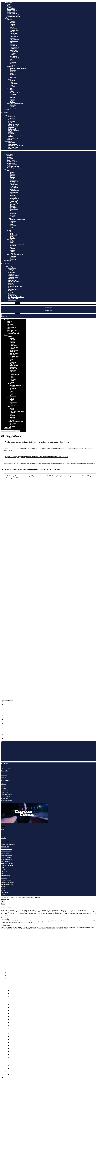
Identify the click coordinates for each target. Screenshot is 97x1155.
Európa (2, 829)
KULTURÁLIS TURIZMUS (8, 845)
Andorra (12, 22)
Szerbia (12, 61)
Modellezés (11, 133)
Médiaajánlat (4, 771)
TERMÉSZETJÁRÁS (6, 859)
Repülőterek (12, 120)
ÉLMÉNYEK (7, 109)
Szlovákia (13, 62)
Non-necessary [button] (5, 924)
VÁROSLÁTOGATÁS (6, 849)
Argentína (13, 70)
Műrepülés (11, 121)
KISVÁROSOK (5, 853)
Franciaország (14, 30)
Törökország (14, 83)
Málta (11, 42)
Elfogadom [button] (44, 897)
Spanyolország (14, 57)
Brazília (12, 71)
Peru (11, 76)
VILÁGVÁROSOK (6, 851)
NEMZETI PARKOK (6, 876)
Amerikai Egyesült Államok (18, 68)
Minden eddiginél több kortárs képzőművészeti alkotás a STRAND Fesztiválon (25, 712)
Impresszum (4, 775)
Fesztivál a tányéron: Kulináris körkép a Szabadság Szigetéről (21, 708)
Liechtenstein (14, 41)
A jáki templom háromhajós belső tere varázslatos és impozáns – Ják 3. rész (37, 442)
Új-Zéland (13, 108)
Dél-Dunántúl (11, 12)
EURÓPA (9, 19)
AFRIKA (9, 88)
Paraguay (13, 74)
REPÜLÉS (3, 888)
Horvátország (14, 36)
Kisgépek (11, 127)
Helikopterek (12, 129)
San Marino (13, 56)
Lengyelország (14, 39)
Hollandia (13, 35)
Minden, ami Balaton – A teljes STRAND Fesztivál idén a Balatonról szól (24, 723)
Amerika (3, 831)
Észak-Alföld (11, 9)
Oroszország (14, 51)
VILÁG (6, 18)
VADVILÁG (4, 878)
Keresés (17, 302)
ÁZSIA (9, 79)
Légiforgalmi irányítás (15, 135)
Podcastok (11, 142)
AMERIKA (10, 67)
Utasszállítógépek (13, 130)
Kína (11, 85)
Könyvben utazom (13, 147)
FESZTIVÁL (4, 886)
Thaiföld (12, 86)
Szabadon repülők (13, 124)
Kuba (11, 73)
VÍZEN (2, 874)
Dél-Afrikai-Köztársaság (17, 93)
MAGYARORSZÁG (9, 3)
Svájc (11, 59)
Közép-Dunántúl (12, 10)
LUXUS (3, 890)
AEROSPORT (9, 115)
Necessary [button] (3, 916)
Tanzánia (12, 100)
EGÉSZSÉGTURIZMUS (7, 863)
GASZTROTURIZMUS (7, 865)
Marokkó (12, 97)
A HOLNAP (8, 139)
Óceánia (12, 106)
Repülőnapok (12, 116)
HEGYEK (3, 867)
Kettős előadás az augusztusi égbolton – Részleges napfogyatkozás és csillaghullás (26, 719)
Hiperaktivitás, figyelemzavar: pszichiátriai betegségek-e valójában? (23, 731)
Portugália (13, 53)
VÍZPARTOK (4, 871)
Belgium (12, 25)
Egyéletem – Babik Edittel (16, 145)
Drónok (10, 136)
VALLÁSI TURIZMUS (7, 884)
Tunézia (12, 102)
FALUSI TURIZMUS (6, 855)
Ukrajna (12, 65)
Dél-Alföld (10, 7)
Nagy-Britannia (14, 47)
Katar (11, 82)
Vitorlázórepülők (13, 126)
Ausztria (12, 24)
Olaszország (13, 50)
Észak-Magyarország (13, 15)
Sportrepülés (12, 123)
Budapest (10, 4)
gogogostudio (12, 144)
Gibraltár (12, 32)
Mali (11, 96)
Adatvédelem (4, 767)
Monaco (12, 44)
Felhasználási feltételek (7, 769)
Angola (12, 91)
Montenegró (13, 45)
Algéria (12, 89)
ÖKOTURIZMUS (5, 861)
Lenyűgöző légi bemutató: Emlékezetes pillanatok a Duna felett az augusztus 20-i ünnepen (29, 704)
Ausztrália (13, 105)
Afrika (2, 834)
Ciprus (12, 27)
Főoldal (2, 432)
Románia (12, 54)
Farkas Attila (12, 148)
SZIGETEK (4, 869)
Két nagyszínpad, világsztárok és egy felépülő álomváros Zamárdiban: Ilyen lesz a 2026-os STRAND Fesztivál (34, 738)
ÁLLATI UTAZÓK (5, 892)
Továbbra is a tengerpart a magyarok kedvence (17, 734)
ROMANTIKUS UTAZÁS (7, 882)
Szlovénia (13, 64)
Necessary (5, 918)
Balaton (9, 6)
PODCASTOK (9, 141)
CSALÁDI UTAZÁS (6, 880)
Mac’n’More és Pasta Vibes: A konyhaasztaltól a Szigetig (20, 715)
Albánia (12, 21)
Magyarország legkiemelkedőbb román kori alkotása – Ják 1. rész (33, 469)
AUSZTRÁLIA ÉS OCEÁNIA (15, 103)
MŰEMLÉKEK (5, 847)
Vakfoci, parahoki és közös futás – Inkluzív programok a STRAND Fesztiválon (25, 727)
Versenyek (11, 118)
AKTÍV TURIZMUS (6, 857)
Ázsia (2, 836)
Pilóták (10, 132)
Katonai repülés (13, 138)
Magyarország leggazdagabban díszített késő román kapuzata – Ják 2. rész (36, 457)
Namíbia (12, 99)
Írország (12, 38)
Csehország (13, 29)
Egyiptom (13, 94)
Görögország (14, 33)
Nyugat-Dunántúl (12, 13)
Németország (14, 48)
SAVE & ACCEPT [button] (5, 930)
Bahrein (12, 80)
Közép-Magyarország (13, 16)
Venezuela (13, 77)
